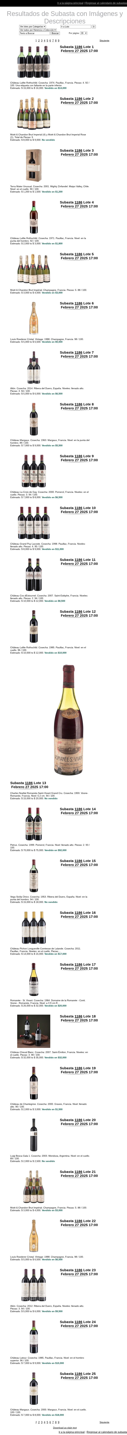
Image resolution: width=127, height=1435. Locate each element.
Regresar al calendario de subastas (106, 3)
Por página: (74, 33)
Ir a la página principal (70, 3)
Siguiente (104, 40)
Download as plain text (65, 1427)
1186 (78, 47)
